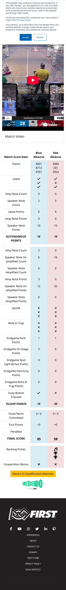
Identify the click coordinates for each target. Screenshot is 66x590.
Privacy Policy (20, 20)
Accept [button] (26, 37)
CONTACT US (33, 546)
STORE (33, 558)
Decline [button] (40, 37)
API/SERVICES (33, 535)
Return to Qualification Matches (33, 474)
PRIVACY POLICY (33, 563)
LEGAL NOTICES (33, 569)
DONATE (33, 552)
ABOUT (33, 540)
